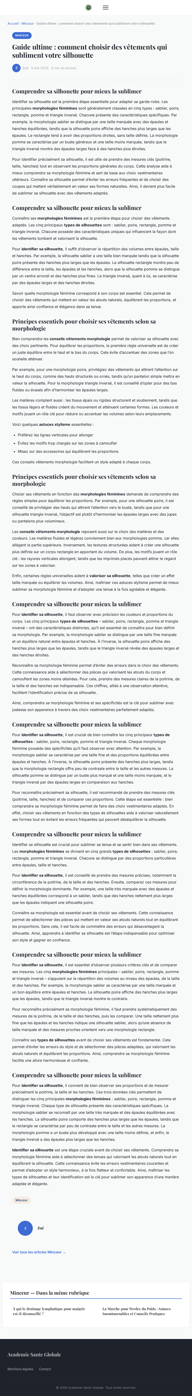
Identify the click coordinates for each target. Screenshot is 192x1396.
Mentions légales (20, 1369)
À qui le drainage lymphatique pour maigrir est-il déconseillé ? (49, 1311)
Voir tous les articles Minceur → (39, 1252)
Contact (45, 1369)
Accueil (12, 23)
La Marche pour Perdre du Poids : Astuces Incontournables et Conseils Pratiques (137, 1311)
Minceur (28, 23)
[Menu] (105, 7)
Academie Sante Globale (34, 1354)
